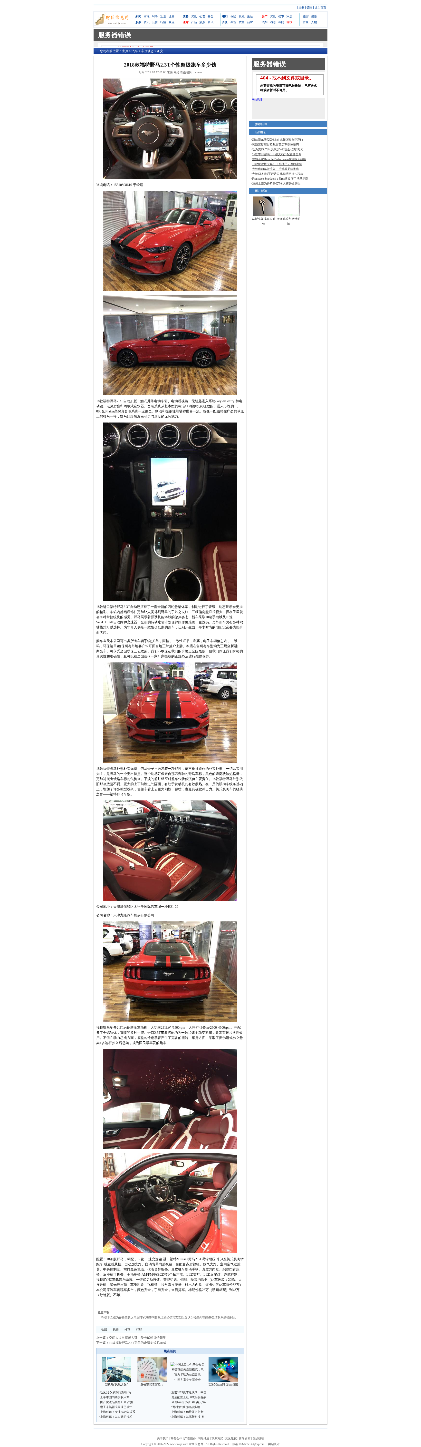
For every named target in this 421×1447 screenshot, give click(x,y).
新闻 (138, 16)
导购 (281, 22)
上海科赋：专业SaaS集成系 (117, 1412)
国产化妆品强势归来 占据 (116, 1402)
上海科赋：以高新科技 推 (187, 1416)
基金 (210, 16)
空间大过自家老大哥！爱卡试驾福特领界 (137, 1337)
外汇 (225, 22)
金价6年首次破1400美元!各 (188, 1402)
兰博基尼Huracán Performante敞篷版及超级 (279, 159)
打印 (139, 1329)
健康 (314, 16)
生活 (250, 16)
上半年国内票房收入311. (116, 1397)
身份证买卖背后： (152, 1384)
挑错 (116, 1329)
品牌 (250, 22)
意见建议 (231, 1438)
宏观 (163, 16)
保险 (233, 16)
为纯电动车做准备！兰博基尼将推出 (275, 169)
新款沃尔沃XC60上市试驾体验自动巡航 (277, 139)
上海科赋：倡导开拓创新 (187, 1412)
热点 (202, 22)
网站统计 (274, 1444)
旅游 (306, 16)
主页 (125, 51)
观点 (171, 22)
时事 (155, 16)
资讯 (147, 22)
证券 (171, 16)
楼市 (281, 16)
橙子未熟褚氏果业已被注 (116, 1407)
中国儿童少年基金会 (187, 1379)
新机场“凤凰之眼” (116, 1384)
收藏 (242, 16)
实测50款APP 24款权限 (223, 1384)
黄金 (242, 22)
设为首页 (320, 7)
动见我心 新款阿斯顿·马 (115, 1392)
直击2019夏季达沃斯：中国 (188, 1392)
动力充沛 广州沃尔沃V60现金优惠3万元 (277, 149)
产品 (194, 22)
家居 (289, 16)
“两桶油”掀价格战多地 (185, 1407)
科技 (289, 22)
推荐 (127, 1329)
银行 (225, 16)
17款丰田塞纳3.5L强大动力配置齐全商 (276, 154)
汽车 (265, 22)
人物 (314, 22)
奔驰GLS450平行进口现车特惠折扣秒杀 (277, 174)
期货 (233, 22)
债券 (186, 16)
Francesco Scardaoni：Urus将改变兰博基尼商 (280, 178)
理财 (186, 22)
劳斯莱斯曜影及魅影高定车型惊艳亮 (275, 144)
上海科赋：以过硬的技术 (116, 1416)
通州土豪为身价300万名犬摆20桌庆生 (276, 183)
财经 (147, 16)
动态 (273, 22)
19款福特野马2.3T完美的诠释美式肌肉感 (137, 1343)
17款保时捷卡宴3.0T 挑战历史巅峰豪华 (277, 164)
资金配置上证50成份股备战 (188, 1397)
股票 (138, 22)
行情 (163, 22)
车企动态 (147, 51)
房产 (265, 16)
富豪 (306, 22)
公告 (155, 22)
